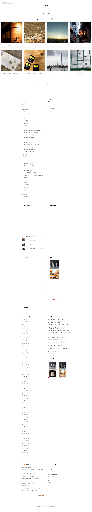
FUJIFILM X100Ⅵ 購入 (27, 467)
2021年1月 (24, 369)
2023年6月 (24, 328)
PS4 (62, 337)
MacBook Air (59, 330)
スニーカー (24, 199)
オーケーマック (51, 476)
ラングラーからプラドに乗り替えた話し (30, 476)
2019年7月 (24, 412)
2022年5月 (24, 333)
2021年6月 (24, 357)
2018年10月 (25, 433)
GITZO (63, 322)
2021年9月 (24, 350)
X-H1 (25, 111)
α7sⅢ (52, 351)
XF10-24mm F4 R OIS (28, 128)
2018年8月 (24, 438)
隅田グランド (80, 73)
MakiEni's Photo (51, 471)
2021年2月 (24, 367)
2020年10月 (25, 376)
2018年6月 (24, 443)
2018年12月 (25, 428)
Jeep (23, 156)
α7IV (25, 182)
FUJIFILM (24, 109)
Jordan (67, 328)
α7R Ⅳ (25, 184)
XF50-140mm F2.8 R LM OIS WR (31, 144)
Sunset (57, 45)
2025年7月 (24, 319)
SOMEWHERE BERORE (53, 474)
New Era (61, 335)
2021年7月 (24, 355)
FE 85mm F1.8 (27, 170)
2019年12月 (25, 400)
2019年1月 (24, 426)
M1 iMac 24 (53, 330)
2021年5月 (24, 359)
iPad (66, 325)
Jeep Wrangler (59, 328)
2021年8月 (24, 352)
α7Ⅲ (25, 189)
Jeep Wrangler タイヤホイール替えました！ (31, 488)
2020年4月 (24, 390)
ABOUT (48, 13)
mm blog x (52, 108)
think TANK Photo (56, 342)
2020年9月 (24, 378)
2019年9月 (24, 407)
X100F (25, 120)
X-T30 (25, 118)
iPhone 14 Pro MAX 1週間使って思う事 (30, 480)
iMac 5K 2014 (61, 324)
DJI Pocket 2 (25, 106)
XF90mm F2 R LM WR (28, 149)
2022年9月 (24, 331)
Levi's (49, 330)
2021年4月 (24, 362)
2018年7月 (24, 440)
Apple (23, 102)
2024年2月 (24, 324)
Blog (23, 104)
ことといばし (57, 73)
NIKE (65, 335)
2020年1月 (24, 398)
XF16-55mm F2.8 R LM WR (30, 132)
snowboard (55, 339)
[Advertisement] (32, 219)
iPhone (51, 328)
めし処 (23, 194)
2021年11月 (24, 345)
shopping (34, 45)
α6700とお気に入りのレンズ (28, 473)
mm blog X (28, 465)
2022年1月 (24, 340)
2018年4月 (24, 448)
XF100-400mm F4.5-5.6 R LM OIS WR (32, 130)
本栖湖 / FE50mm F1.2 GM (28, 483)
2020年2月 (24, 395)
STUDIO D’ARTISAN (62, 339)
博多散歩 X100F (31, 244)
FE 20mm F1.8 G (27, 163)
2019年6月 (24, 414)
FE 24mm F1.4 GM (28, 165)
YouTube (24, 191)
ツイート (24, 310)
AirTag (54, 319)
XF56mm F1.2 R (27, 147)
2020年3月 (24, 393)
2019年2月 (24, 424)
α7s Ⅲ (25, 187)
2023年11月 (24, 326)
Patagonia (49, 337)
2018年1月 (24, 455)
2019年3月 (24, 421)
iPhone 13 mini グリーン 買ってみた (30, 490)
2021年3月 (24, 364)
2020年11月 (24, 374)
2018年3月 (24, 450)
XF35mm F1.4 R (27, 142)
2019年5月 (24, 417)
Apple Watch (60, 319)
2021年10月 (25, 348)
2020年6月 (24, 386)
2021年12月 (25, 343)
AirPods (50, 319)
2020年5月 (24, 388)
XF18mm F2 (26, 139)
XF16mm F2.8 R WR (28, 137)
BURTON (50, 322)
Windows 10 (62, 342)
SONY (23, 158)
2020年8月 (24, 381)
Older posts (41, 84)
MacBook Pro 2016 (58, 332)
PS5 (64, 337)
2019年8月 (24, 409)
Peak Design (56, 337)
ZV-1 (25, 177)
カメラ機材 (24, 196)
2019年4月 (24, 419)
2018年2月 (24, 452)
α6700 (25, 180)
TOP (43, 13)
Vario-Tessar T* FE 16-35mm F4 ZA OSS (32, 175)
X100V (25, 123)
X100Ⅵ (25, 125)
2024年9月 (24, 321)
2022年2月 (24, 338)
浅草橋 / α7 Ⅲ (11, 45)
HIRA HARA (50, 467)
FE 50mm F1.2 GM (28, 168)
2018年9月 (24, 436)
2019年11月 (24, 402)
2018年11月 (24, 431)
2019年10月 (25, 405)
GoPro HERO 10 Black (27, 151)
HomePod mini (55, 324)
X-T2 (25, 116)
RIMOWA (50, 339)
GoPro (50, 325)
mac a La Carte (51, 469)
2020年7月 (24, 383)
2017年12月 (25, 457)
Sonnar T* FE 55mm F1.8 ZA (30, 172)
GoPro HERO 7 (25, 154)
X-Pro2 (25, 113)
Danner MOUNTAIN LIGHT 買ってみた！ (31, 478)
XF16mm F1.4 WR (28, 135)
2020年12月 (25, 371)
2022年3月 (24, 336)
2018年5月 (24, 445)
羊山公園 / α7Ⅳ (25, 485)
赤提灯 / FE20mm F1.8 (80, 45)
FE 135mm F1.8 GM (28, 160)
